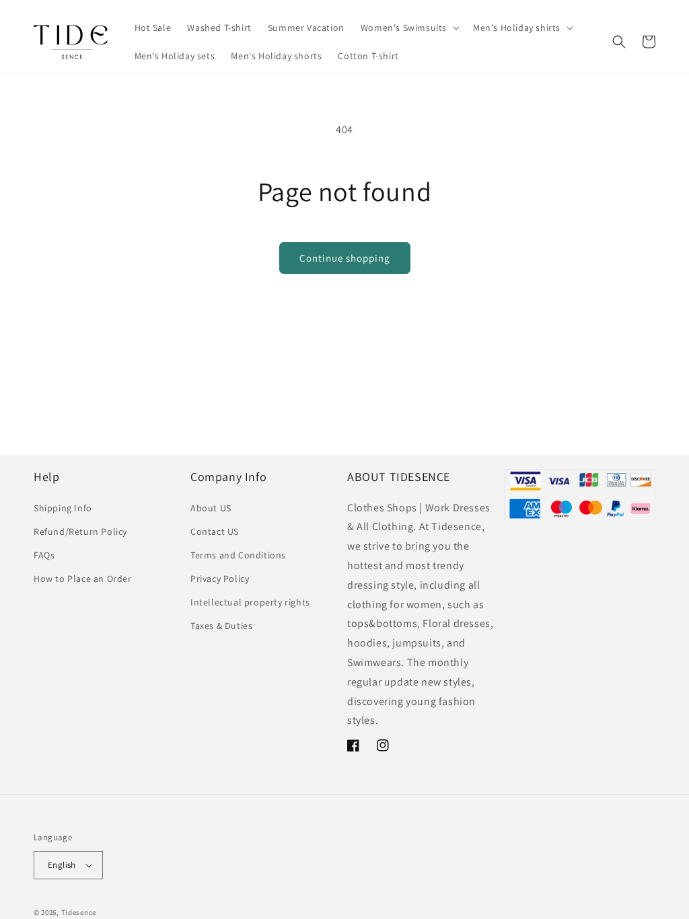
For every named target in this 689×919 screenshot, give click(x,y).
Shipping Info (63, 508)
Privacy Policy (219, 579)
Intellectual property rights (250, 602)
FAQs (44, 555)
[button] (409, 27)
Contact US (214, 531)
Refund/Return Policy (80, 531)
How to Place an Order (83, 579)
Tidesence (78, 912)
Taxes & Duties (221, 626)
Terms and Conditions (238, 555)
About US (210, 508)
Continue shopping (344, 258)
